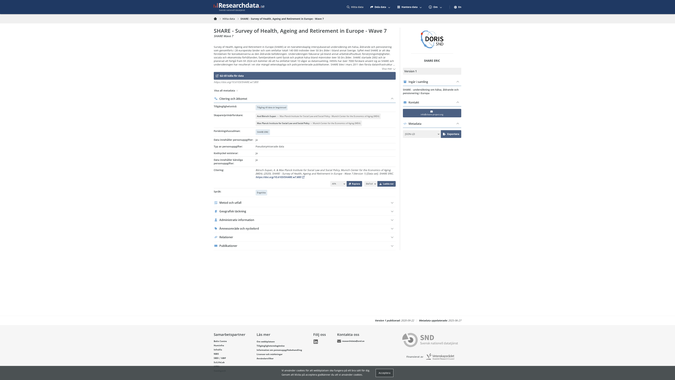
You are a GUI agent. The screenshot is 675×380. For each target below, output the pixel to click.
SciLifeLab (219, 362)
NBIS (216, 353)
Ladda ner (388, 183)
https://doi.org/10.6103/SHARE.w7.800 (278, 177)
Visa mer (387, 68)
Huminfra (219, 345)
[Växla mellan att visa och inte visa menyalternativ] (389, 7)
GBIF (223, 358)
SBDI (216, 358)
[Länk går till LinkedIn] (315, 341)
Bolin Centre (220, 341)
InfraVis (218, 349)
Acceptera (384, 373)
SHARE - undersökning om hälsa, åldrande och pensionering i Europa (431, 91)
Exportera (453, 134)
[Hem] (217, 19)
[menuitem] (355, 7)
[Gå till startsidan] (239, 7)
